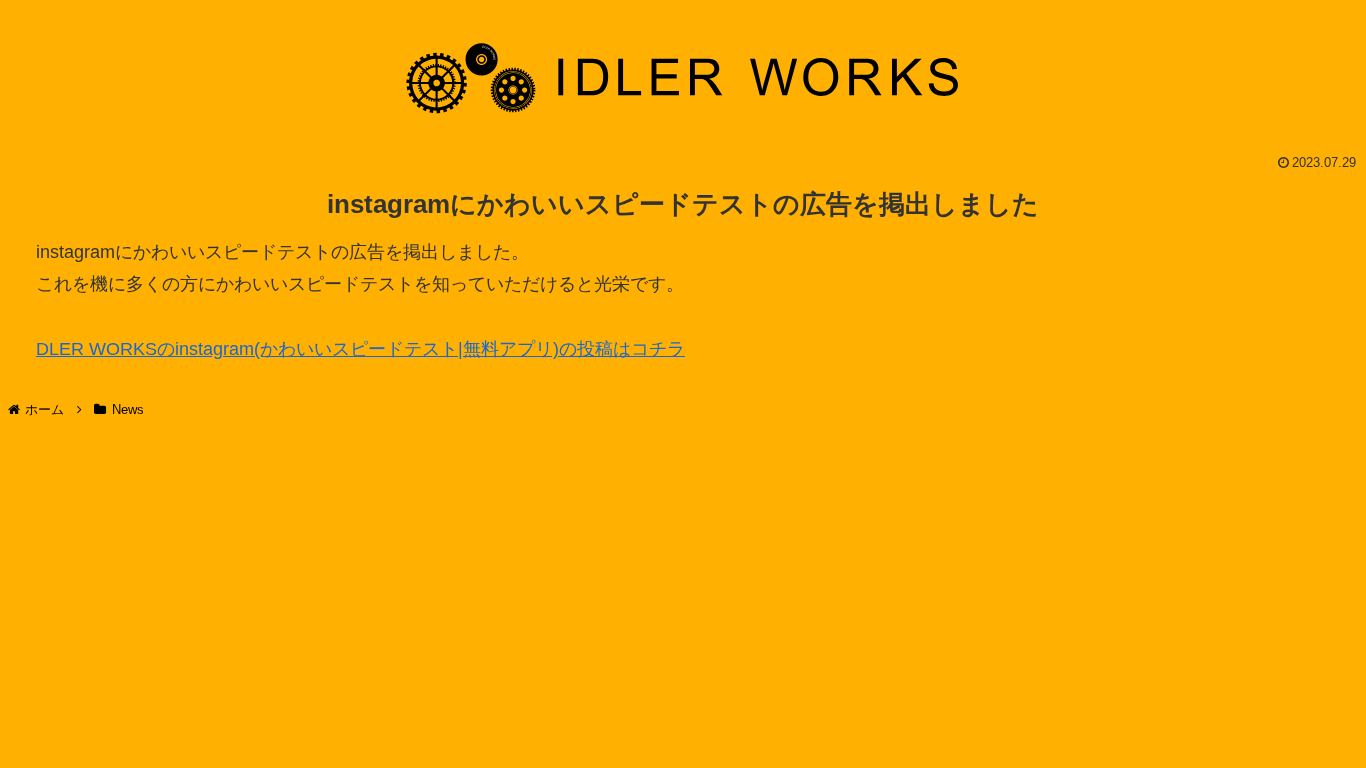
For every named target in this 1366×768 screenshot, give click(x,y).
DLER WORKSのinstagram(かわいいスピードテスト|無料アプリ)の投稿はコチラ (360, 349)
